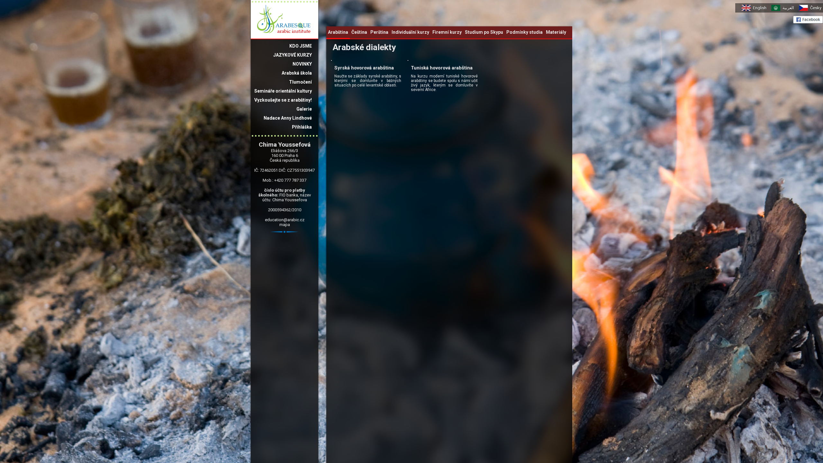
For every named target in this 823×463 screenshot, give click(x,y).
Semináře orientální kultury (283, 91)
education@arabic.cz (284, 219)
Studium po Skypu (484, 32)
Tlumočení (300, 82)
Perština (379, 32)
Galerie (304, 109)
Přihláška (302, 127)
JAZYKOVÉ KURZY (292, 55)
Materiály (556, 32)
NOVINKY (302, 64)
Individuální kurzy (410, 32)
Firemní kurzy (447, 32)
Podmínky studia (524, 32)
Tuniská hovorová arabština (442, 68)
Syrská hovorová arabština (364, 68)
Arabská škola (297, 73)
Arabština (338, 32)
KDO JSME (300, 46)
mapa (284, 224)
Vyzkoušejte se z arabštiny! (283, 100)
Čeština (359, 32)
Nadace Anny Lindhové (288, 118)
